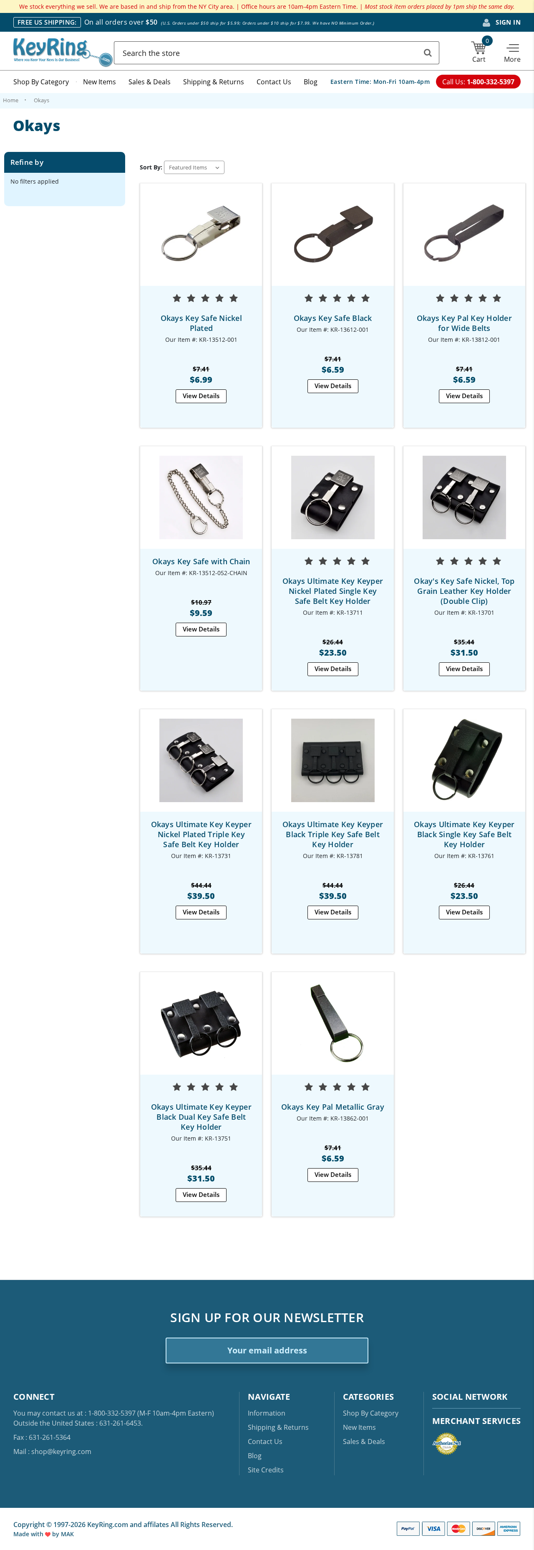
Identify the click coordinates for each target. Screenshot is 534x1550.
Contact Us (274, 81)
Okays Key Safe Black (333, 318)
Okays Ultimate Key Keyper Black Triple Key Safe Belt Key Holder (332, 834)
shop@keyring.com (61, 1451)
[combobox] (276, 52)
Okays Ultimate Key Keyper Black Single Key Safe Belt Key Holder (464, 834)
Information (266, 1413)
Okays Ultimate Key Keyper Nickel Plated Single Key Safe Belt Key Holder (332, 591)
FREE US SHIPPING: (47, 22)
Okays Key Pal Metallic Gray (332, 1107)
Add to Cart (201, 242)
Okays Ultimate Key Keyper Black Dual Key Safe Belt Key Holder (201, 1117)
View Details (201, 395)
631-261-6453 (120, 1423)
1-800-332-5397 (112, 1413)
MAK (67, 1534)
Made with (29, 1534)
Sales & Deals (149, 81)
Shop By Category (41, 81)
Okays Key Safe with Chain (201, 561)
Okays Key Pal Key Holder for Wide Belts (464, 323)
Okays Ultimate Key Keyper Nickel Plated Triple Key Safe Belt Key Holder (201, 834)
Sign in (507, 22)
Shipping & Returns (213, 81)
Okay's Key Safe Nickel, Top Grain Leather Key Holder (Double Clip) (464, 591)
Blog (310, 81)
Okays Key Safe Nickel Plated (201, 323)
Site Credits (266, 1469)
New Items (99, 81)
